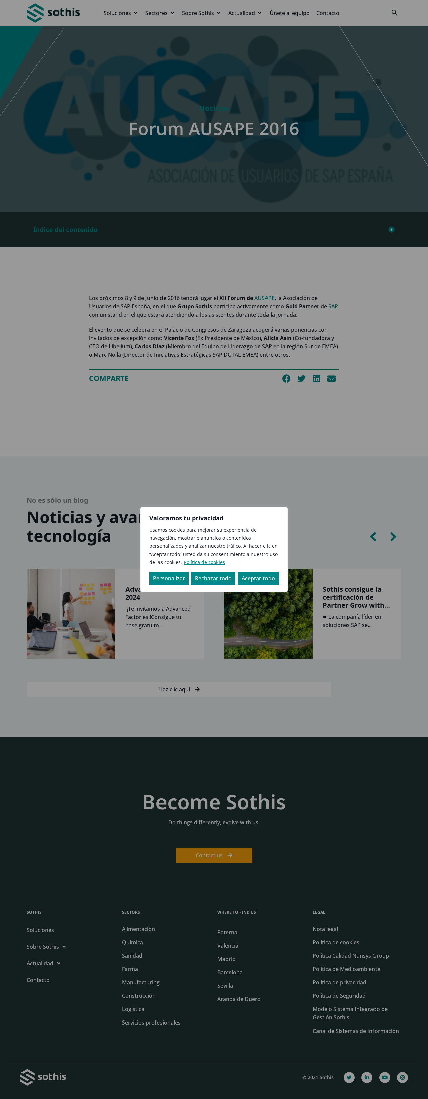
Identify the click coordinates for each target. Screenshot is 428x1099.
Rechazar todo (213, 578)
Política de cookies (204, 562)
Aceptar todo (258, 578)
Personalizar (169, 578)
